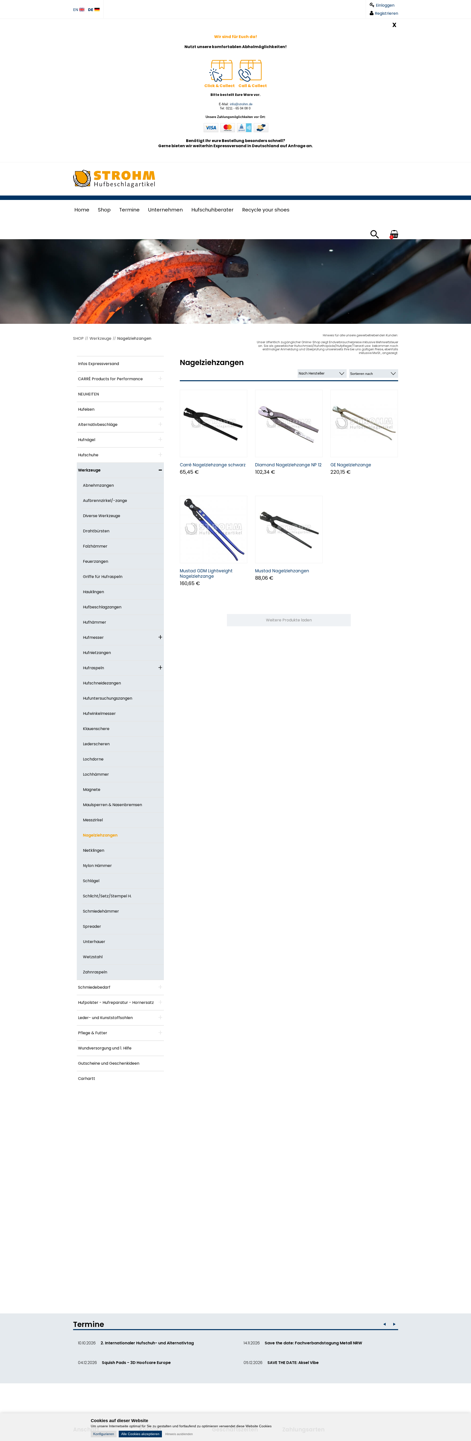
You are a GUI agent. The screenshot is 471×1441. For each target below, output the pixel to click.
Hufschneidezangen (102, 683)
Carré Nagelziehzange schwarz (213, 465)
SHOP (78, 338)
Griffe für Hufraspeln (102, 576)
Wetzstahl (93, 957)
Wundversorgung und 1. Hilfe (104, 1048)
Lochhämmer (96, 774)
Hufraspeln (93, 668)
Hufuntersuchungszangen (107, 698)
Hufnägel (86, 440)
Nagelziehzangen (134, 338)
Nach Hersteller (312, 373)
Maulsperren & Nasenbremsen (112, 805)
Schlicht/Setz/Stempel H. (107, 896)
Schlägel (91, 881)
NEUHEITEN (88, 394)
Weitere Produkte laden (289, 620)
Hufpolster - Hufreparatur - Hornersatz (116, 1002)
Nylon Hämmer (97, 865)
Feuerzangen (95, 561)
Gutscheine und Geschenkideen (108, 1063)
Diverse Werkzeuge (101, 516)
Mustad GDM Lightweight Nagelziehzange (206, 573)
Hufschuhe (88, 455)
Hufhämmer (94, 622)
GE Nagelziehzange (350, 465)
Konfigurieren (103, 1434)
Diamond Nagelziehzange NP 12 (288, 465)
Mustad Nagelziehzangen (282, 571)
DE (90, 10)
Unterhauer (94, 941)
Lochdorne (93, 759)
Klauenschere (96, 729)
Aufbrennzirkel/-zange (105, 500)
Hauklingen (93, 592)
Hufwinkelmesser (99, 713)
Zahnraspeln (95, 972)
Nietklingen (93, 850)
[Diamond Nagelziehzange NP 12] (289, 423)
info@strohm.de (241, 104)
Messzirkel (93, 820)
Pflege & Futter (92, 1033)
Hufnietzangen (97, 652)
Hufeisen (86, 409)
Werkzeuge (100, 338)
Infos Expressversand (98, 364)
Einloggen (385, 5)
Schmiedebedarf (94, 987)
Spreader (92, 926)
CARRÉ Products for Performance (110, 379)
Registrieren (386, 13)
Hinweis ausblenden (179, 1434)
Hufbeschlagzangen (102, 607)
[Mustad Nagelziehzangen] (289, 529)
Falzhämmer (95, 546)
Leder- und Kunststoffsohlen (105, 1018)
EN (75, 10)
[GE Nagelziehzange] (364, 423)
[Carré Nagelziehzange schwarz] (213, 423)
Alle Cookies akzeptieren (140, 1434)
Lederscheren (96, 744)
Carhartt (86, 1078)
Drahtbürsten (96, 531)
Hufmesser (93, 637)
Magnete (91, 789)
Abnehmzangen (98, 485)
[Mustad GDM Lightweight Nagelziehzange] (213, 529)
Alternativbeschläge (98, 424)
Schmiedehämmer (101, 911)
